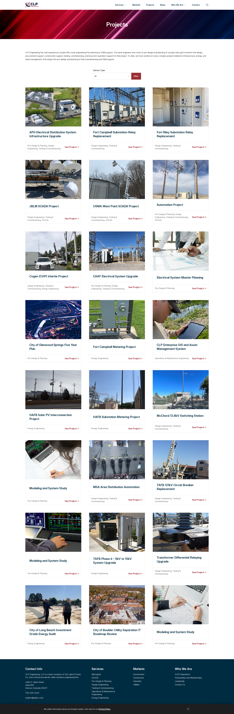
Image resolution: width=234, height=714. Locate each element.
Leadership (180, 681)
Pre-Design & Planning (101, 681)
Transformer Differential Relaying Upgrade (179, 559)
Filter (136, 76)
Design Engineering (100, 684)
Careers (196, 5)
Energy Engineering (100, 698)
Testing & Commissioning (103, 688)
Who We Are (177, 5)
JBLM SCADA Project (44, 206)
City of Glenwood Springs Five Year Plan (53, 347)
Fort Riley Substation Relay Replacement (175, 134)
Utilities (136, 684)
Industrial (137, 681)
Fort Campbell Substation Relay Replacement (114, 134)
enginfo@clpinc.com (34, 698)
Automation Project (170, 205)
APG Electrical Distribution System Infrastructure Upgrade (52, 134)
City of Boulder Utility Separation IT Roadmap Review (117, 632)
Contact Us (180, 684)
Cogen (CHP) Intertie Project (48, 276)
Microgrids (96, 674)
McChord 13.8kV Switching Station (180, 415)
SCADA (95, 678)
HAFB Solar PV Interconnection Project (50, 417)
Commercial (138, 678)
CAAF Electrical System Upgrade (115, 276)
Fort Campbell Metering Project (114, 347)
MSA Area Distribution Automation (116, 487)
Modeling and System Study (48, 488)
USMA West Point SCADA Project (116, 206)
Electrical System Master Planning (180, 277)
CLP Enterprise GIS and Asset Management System (177, 347)
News (162, 5)
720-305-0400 (32, 693)
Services (119, 5)
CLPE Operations (182, 674)
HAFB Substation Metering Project (116, 417)
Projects (150, 5)
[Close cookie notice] (188, 709)
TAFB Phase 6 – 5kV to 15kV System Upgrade (112, 560)
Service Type (99, 70)
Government (138, 674)
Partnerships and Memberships (188, 678)
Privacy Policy (104, 709)
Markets (136, 5)
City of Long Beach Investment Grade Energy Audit (50, 632)
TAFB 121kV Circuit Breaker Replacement (175, 487)
